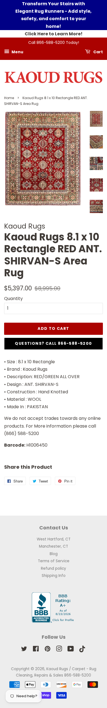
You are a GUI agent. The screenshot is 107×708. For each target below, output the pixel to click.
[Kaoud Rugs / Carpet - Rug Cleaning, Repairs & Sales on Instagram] (59, 650)
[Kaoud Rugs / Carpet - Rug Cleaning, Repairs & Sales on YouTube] (70, 650)
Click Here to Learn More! (54, 34)
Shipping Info (54, 575)
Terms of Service (53, 561)
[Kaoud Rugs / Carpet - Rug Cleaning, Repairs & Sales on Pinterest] (47, 650)
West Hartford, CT (54, 539)
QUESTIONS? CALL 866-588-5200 (53, 343)
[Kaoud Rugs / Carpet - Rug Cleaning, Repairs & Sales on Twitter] (24, 650)
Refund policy (53, 568)
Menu (17, 51)
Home (9, 98)
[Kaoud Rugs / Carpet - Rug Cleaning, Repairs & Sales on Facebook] (36, 650)
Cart (97, 51)
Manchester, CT (53, 546)
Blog (54, 553)
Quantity (13, 298)
